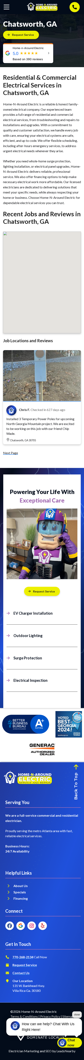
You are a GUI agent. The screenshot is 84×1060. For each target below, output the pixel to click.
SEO (48, 1051)
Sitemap (68, 1016)
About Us (20, 886)
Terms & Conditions (24, 1016)
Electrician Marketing (24, 1051)
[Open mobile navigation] (6, 7)
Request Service (44, 591)
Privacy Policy (50, 1016)
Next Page (10, 453)
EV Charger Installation (33, 613)
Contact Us (21, 973)
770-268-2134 (22, 957)
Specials (19, 892)
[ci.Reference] (42, 400)
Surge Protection (27, 658)
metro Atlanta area (46, 831)
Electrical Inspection (30, 680)
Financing (20, 898)
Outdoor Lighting (28, 635)
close (77, 1014)
